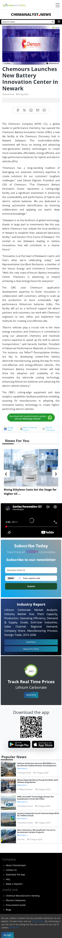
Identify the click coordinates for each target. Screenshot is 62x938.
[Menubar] (58, 5)
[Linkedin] (31, 110)
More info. (14, 927)
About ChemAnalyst (15, 865)
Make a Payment (13, 883)
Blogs (8, 909)
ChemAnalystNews (31, 14)
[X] (24, 110)
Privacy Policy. (38, 921)
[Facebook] (17, 110)
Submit (31, 586)
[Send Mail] (37, 110)
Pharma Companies (15, 900)
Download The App (15, 874)
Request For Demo (31, 649)
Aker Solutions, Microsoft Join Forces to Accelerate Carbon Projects (36, 831)
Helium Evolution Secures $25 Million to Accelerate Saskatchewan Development (36, 764)
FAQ (7, 879)
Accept (7, 935)
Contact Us (11, 869)
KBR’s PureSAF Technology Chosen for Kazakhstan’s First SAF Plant (35, 798)
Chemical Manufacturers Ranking (22, 895)
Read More (31, 694)
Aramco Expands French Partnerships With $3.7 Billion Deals (38, 814)
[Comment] (44, 110)
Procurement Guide (15, 905)
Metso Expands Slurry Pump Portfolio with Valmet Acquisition (37, 781)
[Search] (53, 22)
